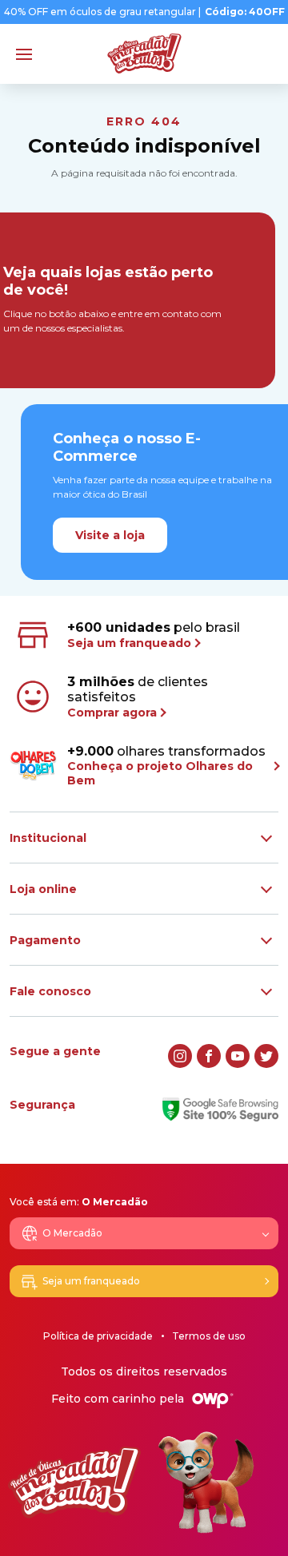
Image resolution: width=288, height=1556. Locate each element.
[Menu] (24, 54)
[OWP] (213, 1400)
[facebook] (209, 1056)
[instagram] (180, 1056)
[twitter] (266, 1056)
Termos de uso (209, 1336)
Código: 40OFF (245, 12)
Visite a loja (110, 535)
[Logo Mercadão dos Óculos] (144, 53)
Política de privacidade (98, 1336)
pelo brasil (153, 635)
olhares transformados (166, 766)
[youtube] (238, 1056)
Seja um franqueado (91, 1281)
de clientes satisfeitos (137, 697)
